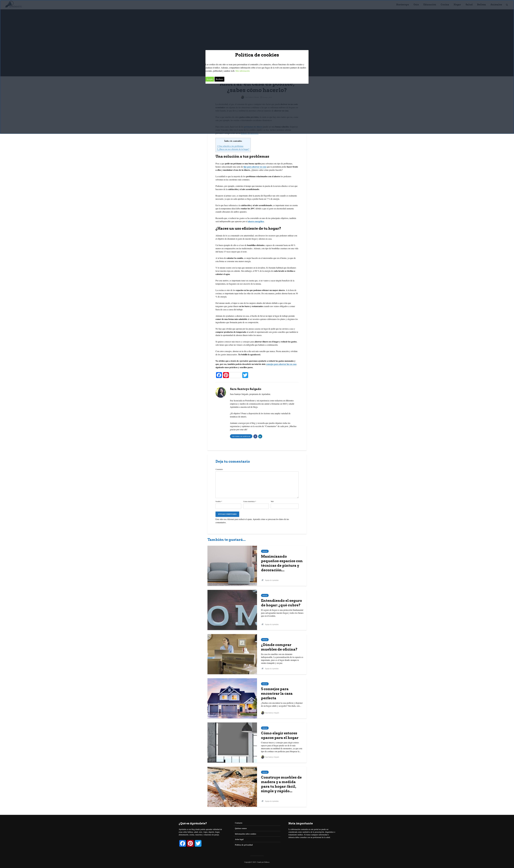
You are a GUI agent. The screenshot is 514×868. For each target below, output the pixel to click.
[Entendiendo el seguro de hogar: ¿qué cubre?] (232, 609)
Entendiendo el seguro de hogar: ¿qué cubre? (281, 602)
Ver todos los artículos (241, 436)
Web (272, 501)
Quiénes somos (241, 828)
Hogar (264, 551)
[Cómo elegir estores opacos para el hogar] (232, 742)
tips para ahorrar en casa (254, 166)
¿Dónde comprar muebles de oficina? (279, 647)
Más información (242, 70)
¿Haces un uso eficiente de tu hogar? (233, 149)
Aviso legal (239, 839)
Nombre (219, 501)
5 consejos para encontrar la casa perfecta (277, 693)
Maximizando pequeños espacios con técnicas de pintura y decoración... (282, 563)
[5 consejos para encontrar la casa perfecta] (232, 697)
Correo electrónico (249, 501)
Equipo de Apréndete (272, 580)
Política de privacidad (244, 844)
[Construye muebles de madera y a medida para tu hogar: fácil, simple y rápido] (232, 786)
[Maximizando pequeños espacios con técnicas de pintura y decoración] (232, 565)
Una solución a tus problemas (230, 146)
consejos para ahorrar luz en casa (281, 364)
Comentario (219, 469)
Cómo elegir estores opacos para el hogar (279, 735)
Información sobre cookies (245, 833)
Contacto (238, 823)
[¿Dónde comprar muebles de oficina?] (232, 653)
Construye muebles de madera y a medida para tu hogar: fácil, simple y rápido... (281, 784)
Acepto (210, 79)
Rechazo (219, 79)
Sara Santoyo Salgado (272, 713)
